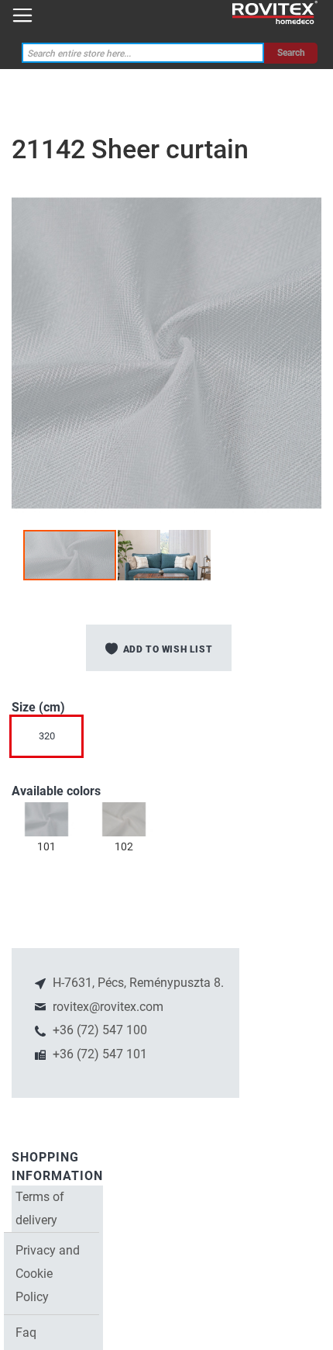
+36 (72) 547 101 (98, 1054)
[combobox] (143, 53)
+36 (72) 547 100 (98, 1030)
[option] (46, 819)
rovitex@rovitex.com (106, 1006)
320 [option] (47, 736)
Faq (25, 1332)
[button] (164, 555)
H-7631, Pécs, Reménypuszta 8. (137, 982)
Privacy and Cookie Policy (47, 1273)
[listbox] (166, 740)
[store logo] (275, 13)
